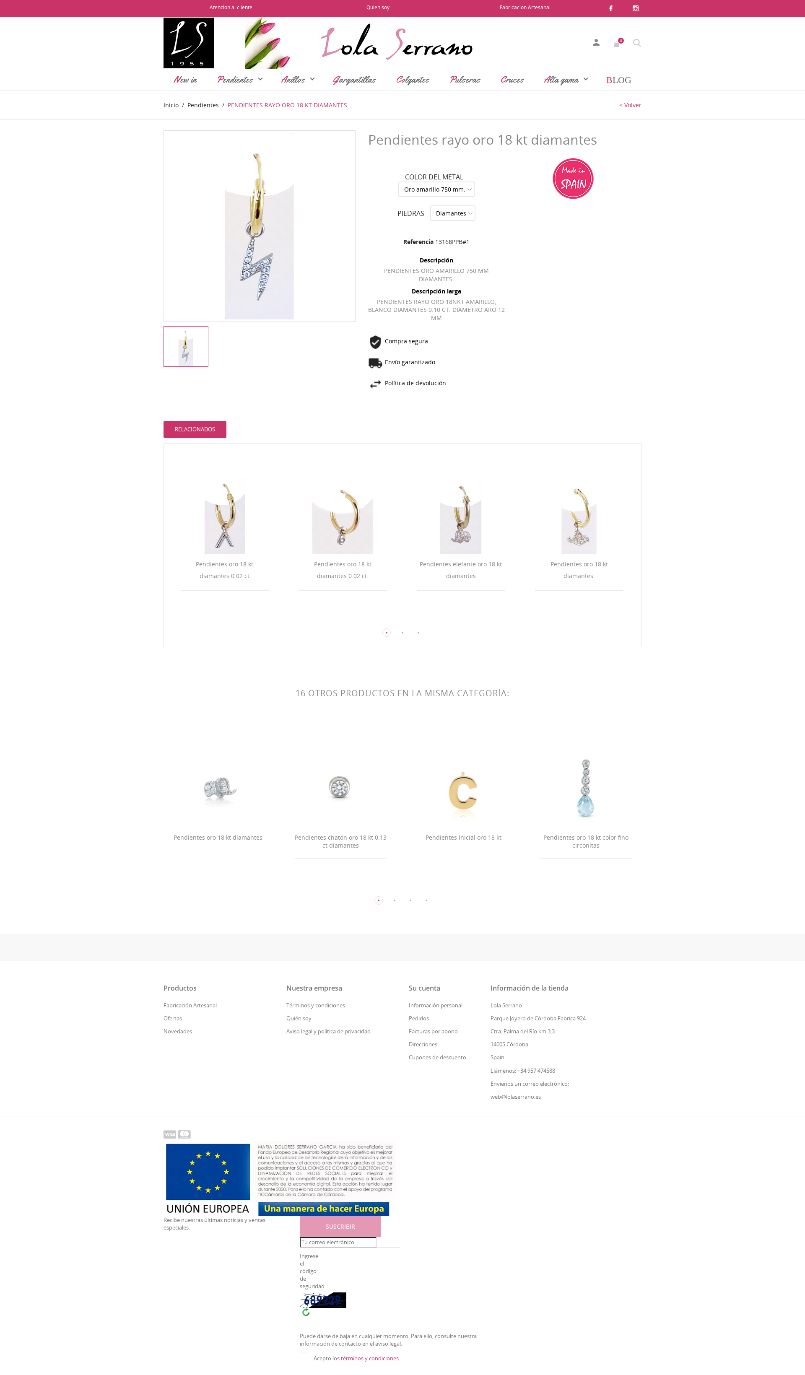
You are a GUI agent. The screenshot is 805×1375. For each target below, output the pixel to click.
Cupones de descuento (437, 1057)
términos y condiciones (370, 1358)
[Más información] (232, 616)
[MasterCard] (184, 1134)
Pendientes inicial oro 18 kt (463, 837)
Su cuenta (424, 988)
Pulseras (464, 80)
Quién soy (378, 7)
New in (185, 80)
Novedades (178, 1031)
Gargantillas (354, 80)
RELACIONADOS (195, 429)
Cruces (512, 80)
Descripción (436, 260)
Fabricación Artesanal (525, 7)
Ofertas (173, 1018)
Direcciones (423, 1044)
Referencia (418, 242)
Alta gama (562, 80)
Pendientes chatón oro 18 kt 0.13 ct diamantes (341, 841)
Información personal (435, 1005)
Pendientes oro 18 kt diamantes (218, 837)
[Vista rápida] (217, 616)
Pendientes (235, 80)
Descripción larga (436, 291)
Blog (618, 79)
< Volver (630, 105)
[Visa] (170, 1134)
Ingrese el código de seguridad (311, 1271)
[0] (617, 43)
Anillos (294, 80)
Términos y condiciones (315, 1005)
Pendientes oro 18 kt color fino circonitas (585, 841)
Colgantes (412, 80)
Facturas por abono (433, 1031)
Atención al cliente (231, 7)
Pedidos (419, 1018)
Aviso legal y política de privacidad (328, 1031)
